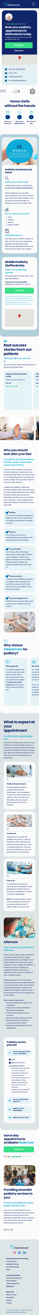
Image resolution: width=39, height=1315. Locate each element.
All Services (10, 1286)
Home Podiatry (11, 1281)
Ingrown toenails (13, 225)
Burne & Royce (22, 1312)
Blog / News (10, 1297)
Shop (8, 1270)
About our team (11, 1295)
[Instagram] (14, 1252)
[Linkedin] (24, 1252)
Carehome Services (12, 1284)
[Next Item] (34, 428)
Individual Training (12, 1264)
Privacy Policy (25, 1310)
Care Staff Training (12, 1267)
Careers (9, 1300)
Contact (9, 1303)
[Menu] (33, 4)
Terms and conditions (13, 1310)
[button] (19, 1149)
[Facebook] (19, 1252)
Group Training (11, 1261)
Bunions (10, 222)
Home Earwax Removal (13, 1278)
